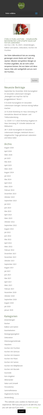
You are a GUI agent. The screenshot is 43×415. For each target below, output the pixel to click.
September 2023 (10, 200)
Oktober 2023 (9, 197)
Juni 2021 (7, 275)
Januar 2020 (8, 310)
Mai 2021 (7, 278)
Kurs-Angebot (9, 376)
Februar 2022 (9, 250)
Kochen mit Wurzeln (11, 369)
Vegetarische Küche (11, 394)
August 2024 (9, 172)
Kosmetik (7, 373)
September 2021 (10, 264)
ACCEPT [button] (21, 411)
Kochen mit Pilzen (11, 358)
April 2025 (8, 165)
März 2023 (8, 218)
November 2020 (10, 292)
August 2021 (9, 268)
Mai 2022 (7, 239)
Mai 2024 (7, 179)
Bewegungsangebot (11, 334)
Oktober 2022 (9, 222)
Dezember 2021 (10, 253)
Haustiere (7, 344)
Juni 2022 (7, 236)
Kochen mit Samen (11, 362)
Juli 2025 (7, 158)
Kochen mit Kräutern (12, 355)
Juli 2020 (7, 306)
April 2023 (8, 215)
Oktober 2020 (9, 296)
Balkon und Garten (11, 48)
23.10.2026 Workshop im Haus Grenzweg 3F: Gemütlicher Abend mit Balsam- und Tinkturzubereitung (20, 114)
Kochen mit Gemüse (11, 351)
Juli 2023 (7, 204)
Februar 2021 (9, 289)
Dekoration (23, 48)
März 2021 (8, 285)
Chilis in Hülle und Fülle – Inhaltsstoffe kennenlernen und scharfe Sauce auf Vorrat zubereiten (20, 41)
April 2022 (8, 243)
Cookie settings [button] (33, 407)
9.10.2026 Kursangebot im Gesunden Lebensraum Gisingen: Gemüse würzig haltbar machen (21, 105)
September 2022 (10, 225)
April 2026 (8, 151)
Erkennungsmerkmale (12, 341)
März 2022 (8, 246)
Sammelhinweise (10, 390)
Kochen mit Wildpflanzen (13, 366)
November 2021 (10, 257)
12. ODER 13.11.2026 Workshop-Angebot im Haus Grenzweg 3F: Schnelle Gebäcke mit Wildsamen (20, 123)
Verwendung (9, 397)
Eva (9, 45)
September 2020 (10, 299)
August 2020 (9, 303)
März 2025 (8, 169)
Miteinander (8, 380)
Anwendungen (29, 45)
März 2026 (8, 155)
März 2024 (8, 186)
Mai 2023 (7, 211)
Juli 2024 (7, 176)
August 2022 (9, 229)
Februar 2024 (9, 190)
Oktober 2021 (9, 261)
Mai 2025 (7, 162)
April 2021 (8, 282)
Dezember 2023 (10, 193)
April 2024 (8, 183)
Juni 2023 (7, 208)
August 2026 (9, 148)
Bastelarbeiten (9, 330)
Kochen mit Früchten (12, 348)
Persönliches (9, 387)
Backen (7, 323)
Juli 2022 (7, 232)
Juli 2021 (7, 271)
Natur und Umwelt (11, 383)
